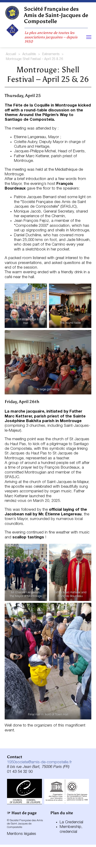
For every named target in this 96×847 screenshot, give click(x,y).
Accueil (11, 54)
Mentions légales (21, 834)
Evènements (50, 54)
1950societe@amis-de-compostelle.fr (39, 762)
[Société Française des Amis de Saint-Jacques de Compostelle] (12, 13)
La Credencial (71, 822)
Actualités (29, 54)
